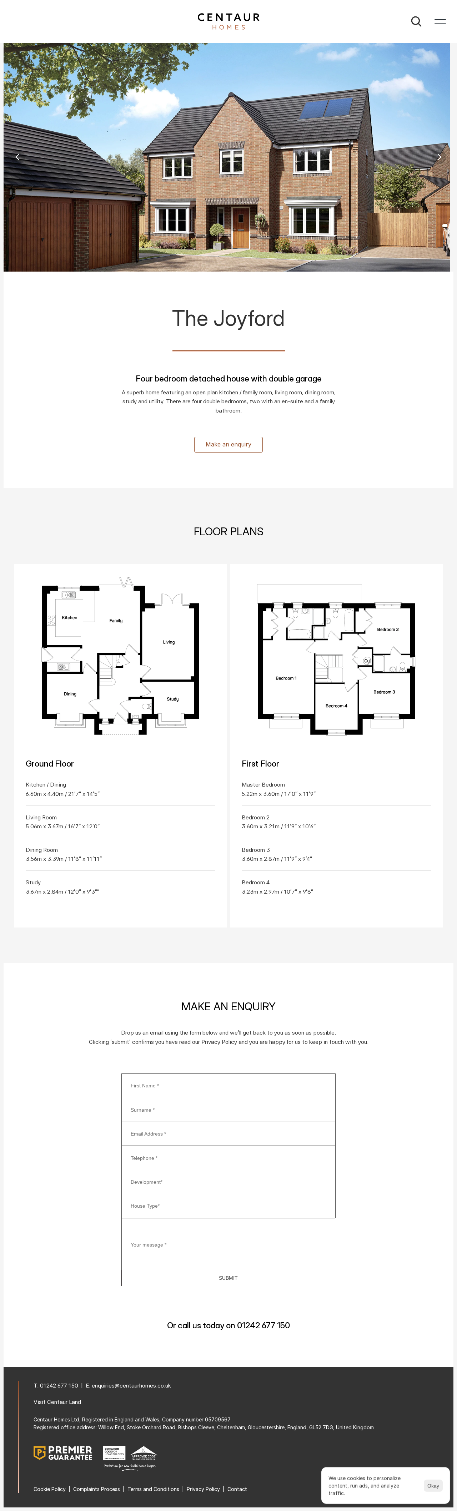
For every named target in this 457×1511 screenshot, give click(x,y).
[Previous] (18, 157)
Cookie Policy (50, 1489)
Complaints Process (96, 1489)
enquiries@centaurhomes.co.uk (131, 1385)
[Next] (439, 157)
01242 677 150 (59, 1385)
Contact (237, 1489)
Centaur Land (64, 1402)
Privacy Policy (203, 1489)
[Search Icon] (416, 21)
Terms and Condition (152, 1489)
